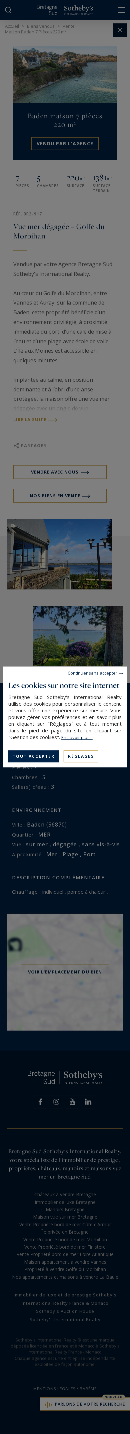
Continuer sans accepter (92, 673)
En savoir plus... (77, 737)
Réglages (81, 756)
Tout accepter (34, 756)
